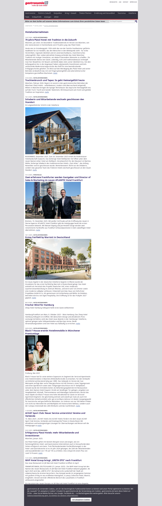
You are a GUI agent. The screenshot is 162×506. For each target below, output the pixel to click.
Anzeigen (47, 17)
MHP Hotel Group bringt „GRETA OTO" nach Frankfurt (53, 460)
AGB (120, 2)
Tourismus (122, 13)
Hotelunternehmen (51, 26)
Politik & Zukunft (44, 13)
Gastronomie (30, 13)
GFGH (56, 17)
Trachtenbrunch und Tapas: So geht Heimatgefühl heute (55, 80)
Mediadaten (113, 2)
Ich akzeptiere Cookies (81, 500)
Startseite (28, 26)
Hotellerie (132, 13)
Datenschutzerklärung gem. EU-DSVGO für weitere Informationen (52, 495)
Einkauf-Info (36, 17)
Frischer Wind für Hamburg (39, 304)
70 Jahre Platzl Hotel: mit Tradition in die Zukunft (51, 39)
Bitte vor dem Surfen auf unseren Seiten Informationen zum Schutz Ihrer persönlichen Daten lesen (65, 21)
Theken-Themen (85, 13)
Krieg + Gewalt (70, 13)
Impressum (133, 2)
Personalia (37, 175)
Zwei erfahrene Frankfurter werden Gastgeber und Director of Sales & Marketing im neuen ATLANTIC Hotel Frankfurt (57, 179)
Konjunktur (58, 13)
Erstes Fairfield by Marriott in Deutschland (47, 237)
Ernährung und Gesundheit (104, 13)
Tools (27, 17)
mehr (55, 73)
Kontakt (125, 2)
